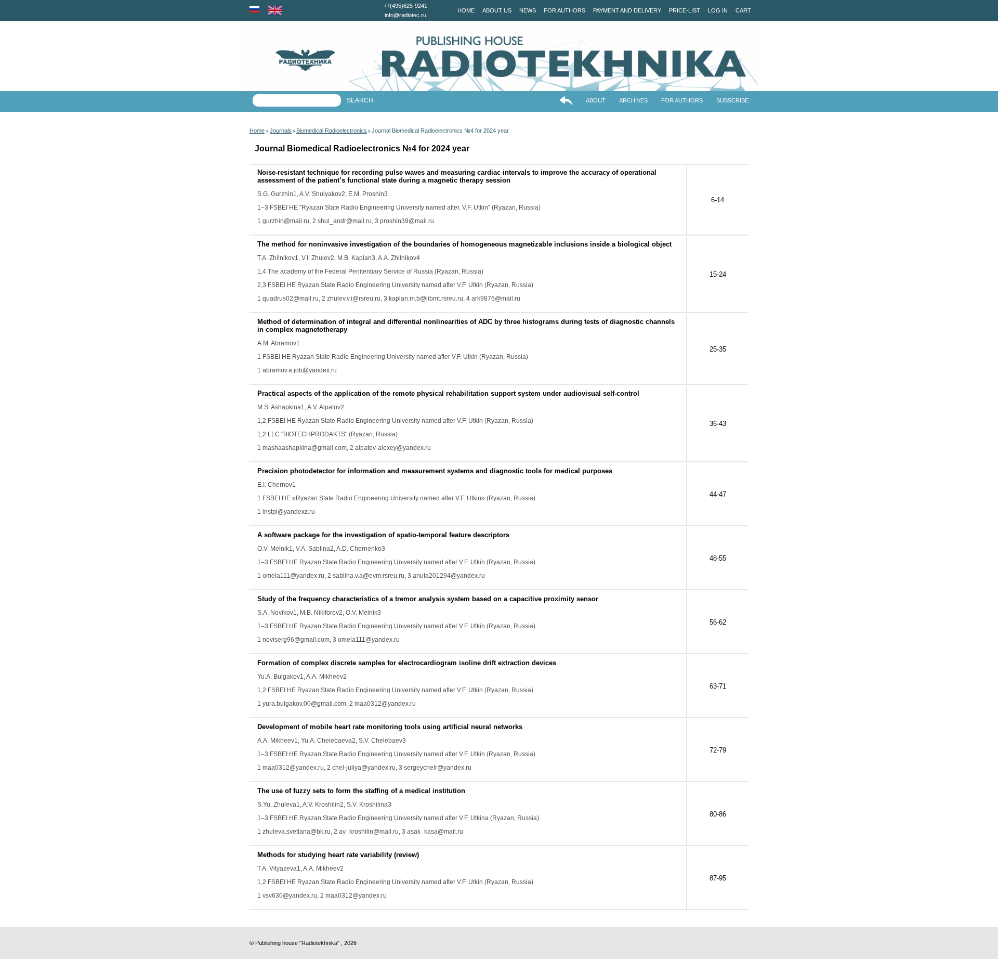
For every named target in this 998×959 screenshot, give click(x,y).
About (596, 100)
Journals (281, 130)
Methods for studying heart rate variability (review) (338, 855)
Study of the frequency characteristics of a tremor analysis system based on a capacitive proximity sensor (427, 599)
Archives (633, 100)
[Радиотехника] (287, 60)
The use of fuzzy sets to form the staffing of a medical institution (361, 791)
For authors (564, 10)
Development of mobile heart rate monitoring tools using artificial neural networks (389, 727)
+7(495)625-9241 (405, 6)
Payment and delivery (627, 10)
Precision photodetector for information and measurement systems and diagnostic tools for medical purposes (434, 471)
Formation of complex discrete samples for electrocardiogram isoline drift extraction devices (406, 663)
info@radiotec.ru (405, 15)
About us (496, 10)
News (527, 10)
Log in (718, 10)
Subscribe (732, 100)
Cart (743, 10)
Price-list (684, 10)
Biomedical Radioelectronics (331, 130)
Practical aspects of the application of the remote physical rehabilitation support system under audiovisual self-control (448, 393)
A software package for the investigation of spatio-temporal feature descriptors (383, 535)
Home (466, 10)
